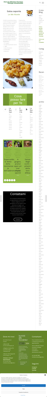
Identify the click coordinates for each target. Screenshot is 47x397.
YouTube (34, 370)
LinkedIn (34, 368)
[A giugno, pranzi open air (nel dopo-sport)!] (18, 143)
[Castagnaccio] (1, 198)
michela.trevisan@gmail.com (9, 363)
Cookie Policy (23, 395)
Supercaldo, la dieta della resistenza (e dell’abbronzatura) (12, 165)
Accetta (23, 385)
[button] (45, 375)
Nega (23, 388)
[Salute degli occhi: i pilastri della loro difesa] (28, 143)
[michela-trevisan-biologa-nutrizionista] (13, 3)
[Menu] (42, 3)
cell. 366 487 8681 (36, 355)
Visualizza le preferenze (23, 392)
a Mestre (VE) (6, 344)
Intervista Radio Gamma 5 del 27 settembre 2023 (41, 93)
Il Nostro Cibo (8, 149)
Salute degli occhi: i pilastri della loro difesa (28, 166)
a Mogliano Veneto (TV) (8, 348)
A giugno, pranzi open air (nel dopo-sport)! (18, 166)
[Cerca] (39, 3)
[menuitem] (39, 3)
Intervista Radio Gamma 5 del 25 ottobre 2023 (41, 86)
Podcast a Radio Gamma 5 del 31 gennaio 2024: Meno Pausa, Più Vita (41, 79)
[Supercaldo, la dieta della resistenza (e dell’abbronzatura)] (8, 143)
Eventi (40, 65)
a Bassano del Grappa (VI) (9, 354)
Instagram (34, 367)
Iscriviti (27, 343)
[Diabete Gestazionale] (46, 198)
